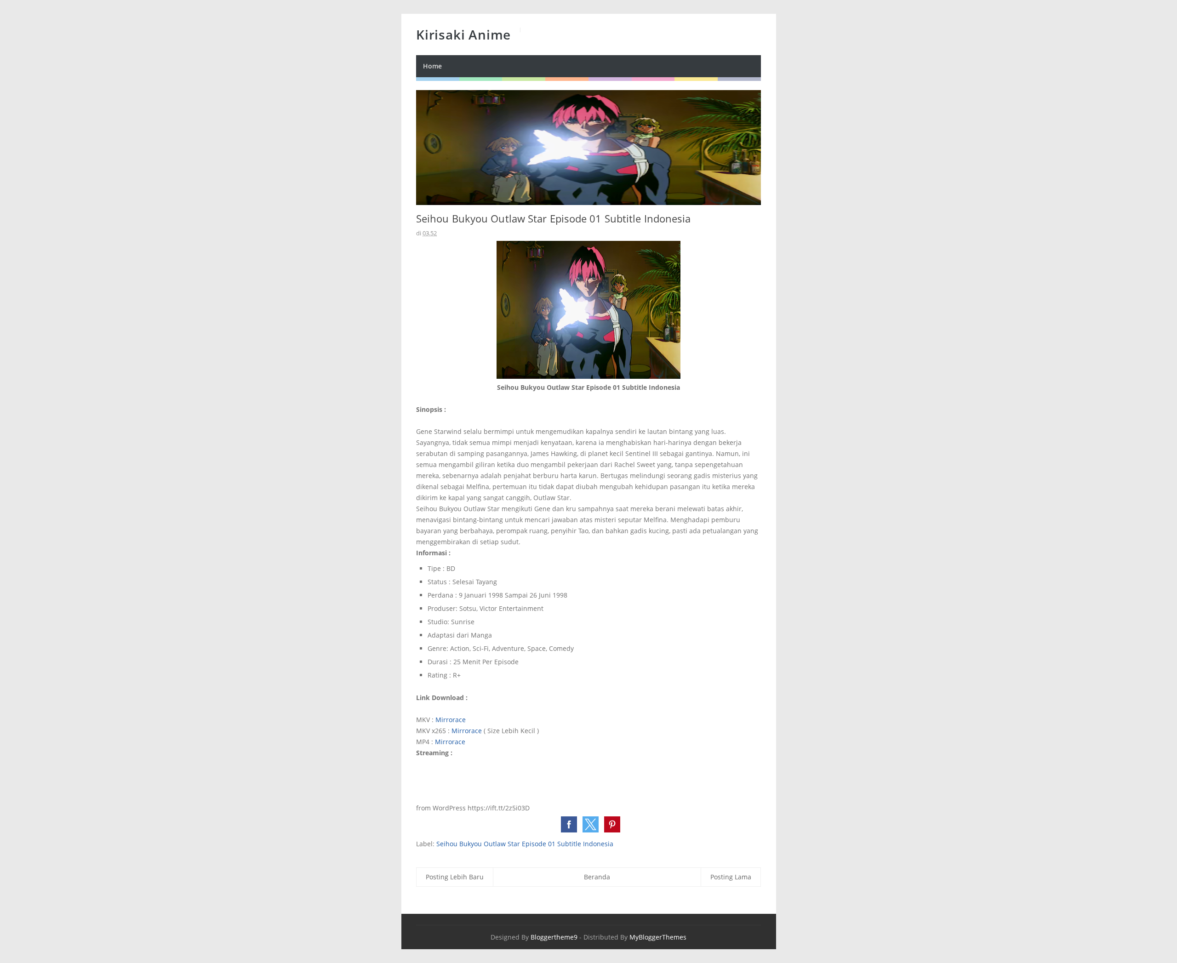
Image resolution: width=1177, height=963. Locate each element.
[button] (569, 824)
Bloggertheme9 (554, 937)
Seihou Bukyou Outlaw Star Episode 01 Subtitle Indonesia (524, 843)
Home (432, 66)
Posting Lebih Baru (455, 876)
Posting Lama (730, 876)
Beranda (597, 876)
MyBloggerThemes (657, 937)
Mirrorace (450, 719)
